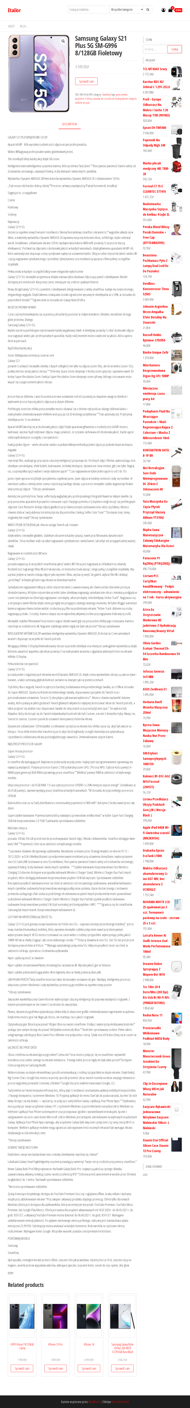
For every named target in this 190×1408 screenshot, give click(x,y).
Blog (23, 26)
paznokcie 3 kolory (83, 98)
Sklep (11, 26)
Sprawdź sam (86, 81)
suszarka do (98, 98)
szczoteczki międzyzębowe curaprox (120, 98)
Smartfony (106, 94)
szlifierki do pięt (82, 102)
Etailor (14, 10)
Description (69, 124)
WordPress (94, 1401)
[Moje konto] (163, 10)
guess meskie (121, 94)
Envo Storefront (120, 1401)
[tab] (72, 124)
